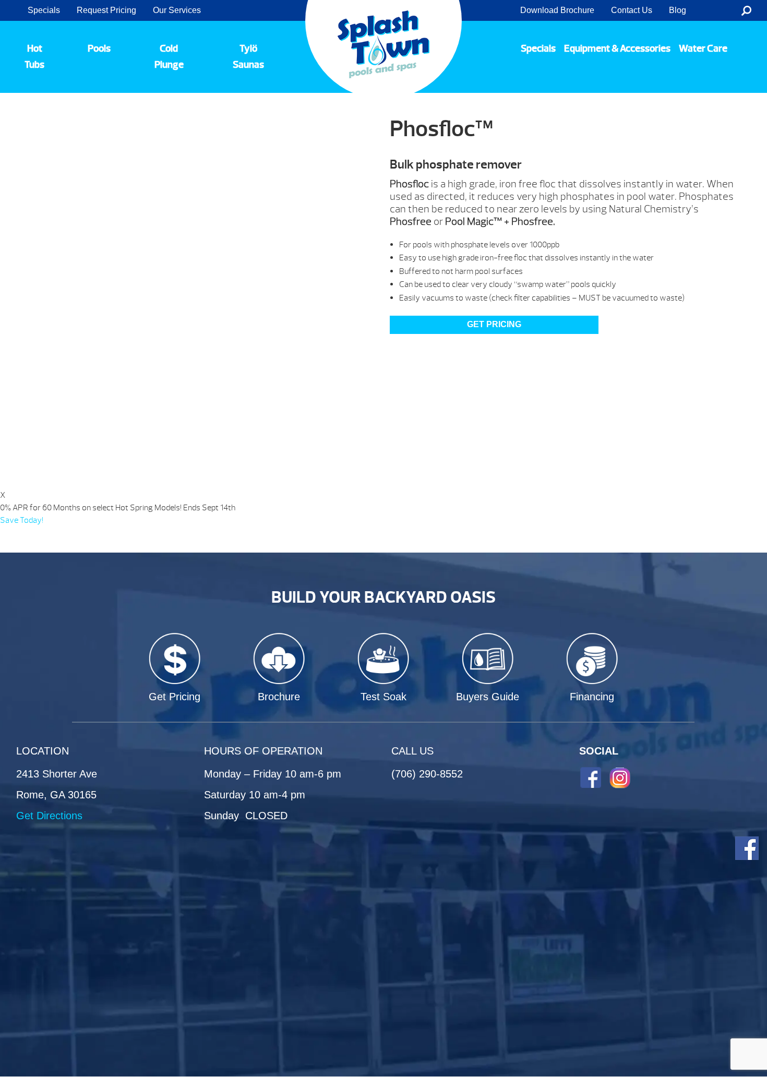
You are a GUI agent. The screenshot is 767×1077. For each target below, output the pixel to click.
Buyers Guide (487, 696)
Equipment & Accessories (617, 48)
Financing (592, 696)
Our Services (177, 10)
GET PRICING (494, 324)
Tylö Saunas (248, 56)
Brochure (279, 696)
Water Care (703, 48)
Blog (677, 10)
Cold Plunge (169, 56)
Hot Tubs (34, 56)
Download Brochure (557, 10)
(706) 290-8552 (427, 774)
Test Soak (383, 696)
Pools (99, 48)
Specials (44, 10)
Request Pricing (106, 10)
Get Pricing (174, 696)
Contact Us (631, 10)
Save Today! (21, 520)
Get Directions (49, 815)
